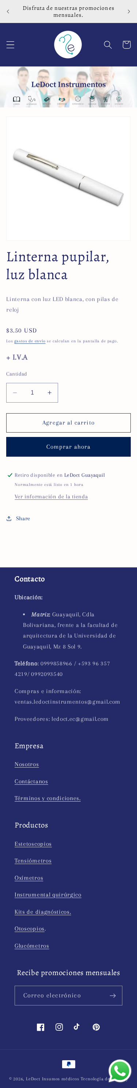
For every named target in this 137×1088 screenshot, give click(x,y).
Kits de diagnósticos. (43, 911)
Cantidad (16, 374)
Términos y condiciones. (48, 798)
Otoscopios (30, 928)
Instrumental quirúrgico (48, 894)
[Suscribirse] (112, 995)
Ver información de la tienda (51, 496)
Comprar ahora (68, 446)
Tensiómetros (33, 860)
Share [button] (23, 518)
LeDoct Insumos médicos (52, 1078)
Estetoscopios (33, 843)
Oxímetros (29, 877)
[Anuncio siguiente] (129, 11)
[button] (10, 44)
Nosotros (27, 764)
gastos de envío (29, 341)
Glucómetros (32, 945)
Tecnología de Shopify (104, 1078)
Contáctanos (31, 781)
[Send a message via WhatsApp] (120, 1071)
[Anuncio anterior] (8, 11)
